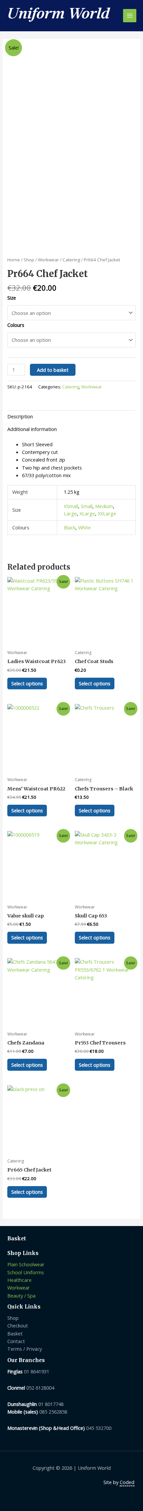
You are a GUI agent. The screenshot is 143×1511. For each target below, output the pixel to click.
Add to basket (53, 369)
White (84, 527)
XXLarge (107, 513)
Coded (127, 1482)
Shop (29, 260)
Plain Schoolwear (26, 1264)
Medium (104, 506)
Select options (27, 683)
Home (13, 260)
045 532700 (98, 1428)
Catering (71, 260)
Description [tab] (20, 416)
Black (69, 527)
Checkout (17, 1325)
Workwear (48, 260)
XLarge (87, 513)
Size (11, 297)
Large (70, 513)
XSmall (71, 506)
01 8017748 (51, 1404)
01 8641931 (36, 1371)
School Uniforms (25, 1272)
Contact (16, 1341)
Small (86, 506)
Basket (15, 1333)
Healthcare (19, 1280)
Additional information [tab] (32, 429)
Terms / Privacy (24, 1348)
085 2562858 (53, 1411)
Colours (15, 325)
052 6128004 (40, 1387)
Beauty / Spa (21, 1295)
